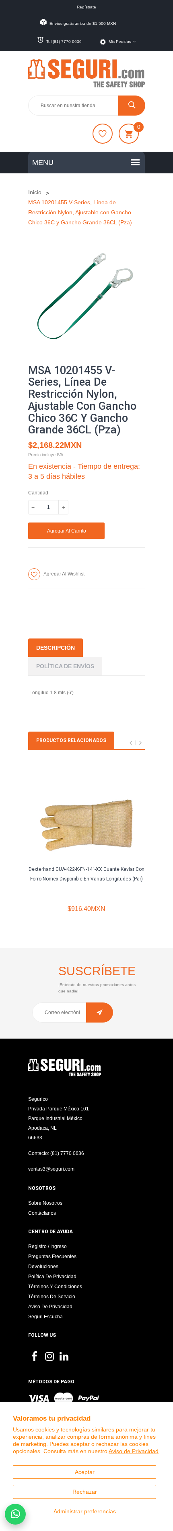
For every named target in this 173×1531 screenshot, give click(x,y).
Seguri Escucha (45, 1317)
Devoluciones (43, 1266)
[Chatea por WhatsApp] (15, 1514)
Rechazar (84, 1491)
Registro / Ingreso (47, 1246)
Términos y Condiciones (55, 1286)
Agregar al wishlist (63, 574)
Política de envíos (65, 666)
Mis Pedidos (120, 41)
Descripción (55, 648)
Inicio (34, 192)
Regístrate (86, 7)
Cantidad (38, 493)
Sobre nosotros (45, 1203)
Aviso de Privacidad (134, 1451)
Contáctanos (42, 1213)
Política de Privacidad (52, 1276)
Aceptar (85, 1472)
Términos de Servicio (51, 1296)
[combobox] (86, 106)
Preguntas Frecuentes (52, 1256)
